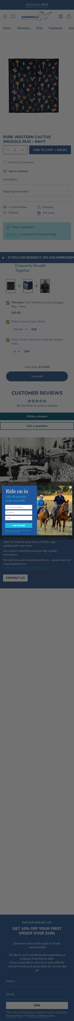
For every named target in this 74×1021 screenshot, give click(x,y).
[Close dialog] (70, 487)
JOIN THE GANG (18, 525)
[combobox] (18, 507)
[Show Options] (30, 507)
